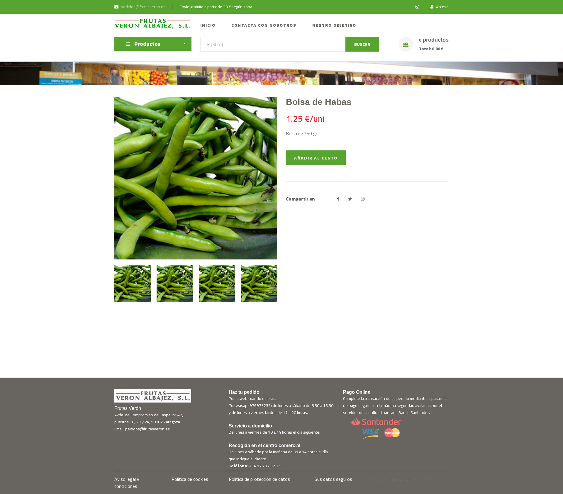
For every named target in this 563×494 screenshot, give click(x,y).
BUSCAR (362, 44)
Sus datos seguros (333, 479)
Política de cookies (190, 479)
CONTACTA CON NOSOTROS (263, 25)
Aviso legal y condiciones (126, 482)
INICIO (208, 25)
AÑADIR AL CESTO (316, 158)
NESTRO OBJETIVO (334, 25)
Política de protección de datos (259, 479)
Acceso (442, 7)
